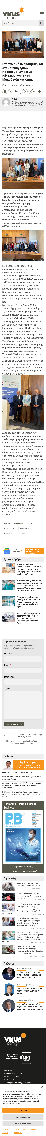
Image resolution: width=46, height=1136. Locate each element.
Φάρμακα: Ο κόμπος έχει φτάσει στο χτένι (20, 772)
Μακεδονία (24, 528)
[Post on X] (10, 91)
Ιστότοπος (9, 677)
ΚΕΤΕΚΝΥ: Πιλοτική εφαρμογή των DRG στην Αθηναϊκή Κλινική (24, 736)
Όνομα (8, 653)
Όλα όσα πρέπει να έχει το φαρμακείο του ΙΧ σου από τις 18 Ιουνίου (29, 896)
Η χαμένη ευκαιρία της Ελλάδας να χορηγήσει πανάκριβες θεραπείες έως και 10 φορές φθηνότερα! (21, 785)
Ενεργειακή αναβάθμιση (13, 523)
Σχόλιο (8, 688)
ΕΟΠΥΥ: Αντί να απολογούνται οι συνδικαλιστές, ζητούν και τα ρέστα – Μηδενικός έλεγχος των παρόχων (22, 794)
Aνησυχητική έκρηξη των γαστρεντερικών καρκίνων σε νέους (29, 885)
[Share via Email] (33, 91)
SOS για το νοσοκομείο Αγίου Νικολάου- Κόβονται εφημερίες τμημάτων (22, 742)
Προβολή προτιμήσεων (23, 1124)
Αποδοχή (23, 1110)
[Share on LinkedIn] (16, 91)
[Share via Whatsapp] (22, 91)
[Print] (39, 91)
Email (7, 665)
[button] (42, 1087)
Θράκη (30, 523)
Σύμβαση (22, 533)
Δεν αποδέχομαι (23, 1117)
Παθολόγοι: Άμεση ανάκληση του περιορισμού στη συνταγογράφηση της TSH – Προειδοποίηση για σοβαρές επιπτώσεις (21, 909)
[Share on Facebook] (4, 91)
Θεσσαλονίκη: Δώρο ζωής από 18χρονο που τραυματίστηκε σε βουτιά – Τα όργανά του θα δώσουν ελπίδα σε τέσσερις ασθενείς (22, 937)
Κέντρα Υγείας (10, 528)
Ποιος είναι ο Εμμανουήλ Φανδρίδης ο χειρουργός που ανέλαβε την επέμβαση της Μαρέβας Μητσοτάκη (29, 921)
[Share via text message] (28, 91)
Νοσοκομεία (9, 533)
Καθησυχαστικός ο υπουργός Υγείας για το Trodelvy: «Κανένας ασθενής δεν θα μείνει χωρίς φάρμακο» (30, 949)
